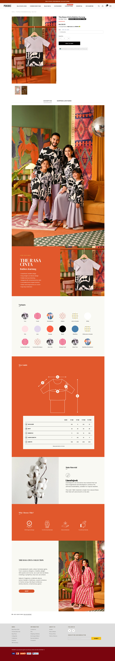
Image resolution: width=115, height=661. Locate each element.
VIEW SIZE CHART (65, 29)
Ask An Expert (28, 614)
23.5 (84, 442)
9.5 (83, 424)
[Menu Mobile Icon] (110, 6)
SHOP (26, 591)
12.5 (89, 433)
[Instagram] (73, 630)
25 (89, 428)
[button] (62, 21)
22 (71, 428)
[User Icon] (103, 6)
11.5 (77, 433)
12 (83, 433)
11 (71, 433)
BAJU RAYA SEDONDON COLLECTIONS (57, 1)
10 (89, 424)
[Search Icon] (99, 6)
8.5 (72, 424)
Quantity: (61, 36)
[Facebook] (69, 630)
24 (83, 428)
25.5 (89, 442)
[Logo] (8, 6)
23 (77, 428)
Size (64, 29)
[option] (34, 50)
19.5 (72, 442)
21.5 (78, 442)
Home (13, 11)
